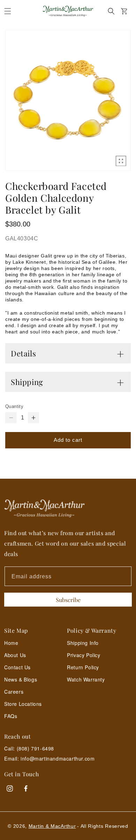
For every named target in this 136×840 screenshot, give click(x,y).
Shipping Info (83, 642)
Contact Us (17, 667)
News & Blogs (20, 679)
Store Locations (23, 703)
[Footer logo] (68, 508)
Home (11, 642)
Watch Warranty (86, 679)
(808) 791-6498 (35, 748)
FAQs (10, 715)
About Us (15, 655)
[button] (7, 11)
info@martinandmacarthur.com (58, 758)
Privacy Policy (83, 655)
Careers (13, 691)
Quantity (14, 406)
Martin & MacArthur (52, 826)
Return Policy (83, 667)
